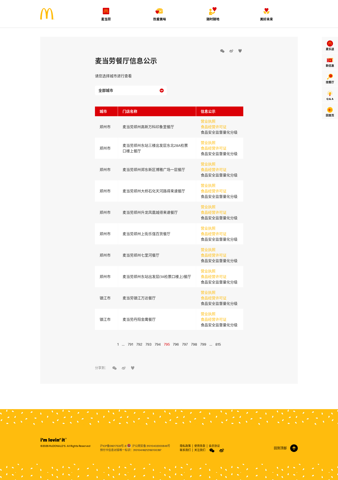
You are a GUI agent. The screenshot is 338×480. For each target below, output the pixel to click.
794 (158, 344)
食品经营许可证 (213, 126)
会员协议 (214, 446)
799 (203, 344)
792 (139, 344)
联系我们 (185, 450)
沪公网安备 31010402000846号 (151, 446)
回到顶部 (280, 448)
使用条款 (199, 446)
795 (167, 344)
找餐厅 (330, 82)
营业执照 (208, 121)
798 (194, 344)
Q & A (330, 99)
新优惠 (330, 65)
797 (185, 344)
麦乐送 (330, 49)
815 (218, 344)
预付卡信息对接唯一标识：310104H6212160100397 (130, 450)
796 (176, 344)
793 (149, 344)
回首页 (330, 115)
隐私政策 (185, 446)
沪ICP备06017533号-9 (113, 446)
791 (130, 344)
